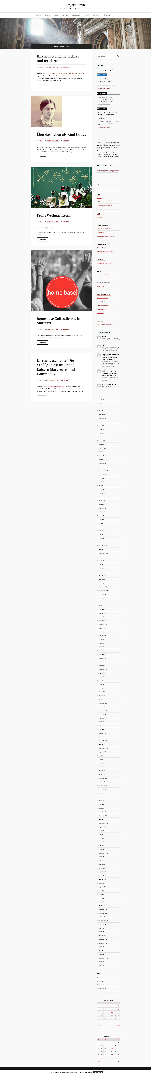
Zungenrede (99, 157)
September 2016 (103, 710)
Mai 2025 (101, 429)
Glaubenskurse (76, 15)
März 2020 (102, 575)
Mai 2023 (101, 485)
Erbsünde (98, 144)
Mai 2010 (101, 857)
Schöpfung (114, 154)
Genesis (105, 145)
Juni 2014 (101, 797)
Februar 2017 (102, 695)
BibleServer (100, 217)
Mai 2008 (101, 932)
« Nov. (98, 1025)
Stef (41, 67)
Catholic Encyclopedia (103, 274)
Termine (87, 15)
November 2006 (103, 954)
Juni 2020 (101, 564)
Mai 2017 (101, 684)
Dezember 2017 (103, 665)
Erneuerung (103, 144)
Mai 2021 (101, 538)
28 (112, 1018)
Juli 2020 (101, 560)
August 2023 (102, 474)
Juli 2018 (101, 639)
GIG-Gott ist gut (101, 247)
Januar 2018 (102, 662)
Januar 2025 (102, 440)
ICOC (114, 147)
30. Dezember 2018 (53, 67)
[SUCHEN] (118, 56)
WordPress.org (103, 988)
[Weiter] (118, 70)
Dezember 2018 (103, 620)
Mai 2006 (101, 962)
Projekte (56, 15)
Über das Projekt (108, 15)
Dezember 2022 (103, 504)
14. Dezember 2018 (53, 329)
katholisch (108, 149)
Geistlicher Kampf (116, 144)
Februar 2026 (102, 414)
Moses (107, 152)
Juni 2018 (101, 643)
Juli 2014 (101, 793)
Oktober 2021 (102, 527)
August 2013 (102, 827)
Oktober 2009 (102, 879)
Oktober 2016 (102, 707)
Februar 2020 (102, 579)
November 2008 (103, 913)
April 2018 (101, 650)
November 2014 (103, 778)
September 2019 (103, 590)
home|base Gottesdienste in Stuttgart (58, 320)
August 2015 (102, 752)
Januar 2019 (102, 617)
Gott (97, 147)
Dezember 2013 (103, 812)
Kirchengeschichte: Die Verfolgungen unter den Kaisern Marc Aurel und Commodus (56, 367)
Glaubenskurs (111, 145)
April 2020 (101, 572)
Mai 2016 (101, 722)
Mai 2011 (101, 849)
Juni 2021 (101, 534)
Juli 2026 (101, 399)
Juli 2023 (101, 478)
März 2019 (102, 609)
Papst (110, 152)
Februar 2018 (102, 658)
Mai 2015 (101, 763)
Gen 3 (98, 145)
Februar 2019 (102, 613)
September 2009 (103, 883)
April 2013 (101, 838)
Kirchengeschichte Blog (103, 305)
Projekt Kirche (76, 5)
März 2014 (102, 804)
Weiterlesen (42, 85)
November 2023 (103, 463)
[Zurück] (99, 70)
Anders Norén (91, 1070)
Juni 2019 (101, 602)
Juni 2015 (101, 759)
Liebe (117, 151)
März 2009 (102, 902)
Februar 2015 (102, 770)
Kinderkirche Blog (101, 301)
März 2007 (102, 950)
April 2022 (101, 515)
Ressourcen (96, 15)
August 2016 (102, 714)
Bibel (103, 142)
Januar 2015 (102, 774)
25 (102, 1018)
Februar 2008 (102, 935)
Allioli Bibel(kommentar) (103, 228)
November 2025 (103, 418)
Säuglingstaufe (110, 156)
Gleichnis (117, 145)
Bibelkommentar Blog (102, 298)
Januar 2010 (102, 868)
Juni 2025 (101, 425)
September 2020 (103, 553)
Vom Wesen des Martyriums (56, 386)
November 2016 (103, 703)
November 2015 (103, 740)
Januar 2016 (102, 737)
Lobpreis (99, 152)
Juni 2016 (101, 718)
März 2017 (102, 692)
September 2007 (103, 943)
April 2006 (101, 965)
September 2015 (103, 748)
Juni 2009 (101, 890)
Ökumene (103, 157)
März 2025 (102, 433)
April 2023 (101, 489)
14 (112, 1012)
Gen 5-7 (101, 145)
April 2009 (101, 898)
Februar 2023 (102, 497)
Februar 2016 (102, 733)
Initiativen (47, 15)
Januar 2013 (102, 842)
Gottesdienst (101, 147)
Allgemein (66, 67)
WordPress (69, 1070)
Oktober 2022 (102, 512)
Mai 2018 (101, 647)
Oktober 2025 (102, 422)
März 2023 (102, 493)
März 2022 (102, 519)
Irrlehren (116, 147)
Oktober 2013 (102, 819)
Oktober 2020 (102, 549)
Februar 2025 (102, 437)
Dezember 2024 (103, 444)
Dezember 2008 (103, 909)
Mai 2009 (101, 894)
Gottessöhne (100, 286)
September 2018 (103, 632)
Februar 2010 (102, 864)
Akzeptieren (98, 1072)
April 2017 (101, 688)
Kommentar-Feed (103, 984)
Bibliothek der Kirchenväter (104, 263)
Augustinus (99, 142)
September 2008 (103, 920)
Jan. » (118, 1025)
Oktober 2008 (102, 917)
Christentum (107, 142)
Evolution (107, 144)
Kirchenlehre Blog (101, 309)
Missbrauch (103, 152)
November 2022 (103, 508)
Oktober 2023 (102, 467)
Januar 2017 (102, 699)
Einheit (117, 142)
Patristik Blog (100, 313)
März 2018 (102, 654)
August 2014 (102, 789)
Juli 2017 (101, 677)
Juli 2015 (101, 755)
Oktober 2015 (102, 744)
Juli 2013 (101, 830)
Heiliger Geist (106, 147)
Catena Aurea (100, 232)
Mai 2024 (101, 452)
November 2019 (103, 587)
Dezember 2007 (103, 939)
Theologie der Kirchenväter (104, 324)
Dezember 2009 (103, 872)
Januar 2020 (102, 583)
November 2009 (103, 875)
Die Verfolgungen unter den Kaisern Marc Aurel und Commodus (66, 73)
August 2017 (102, 673)
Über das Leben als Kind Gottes (61, 134)
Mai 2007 (101, 947)
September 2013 (103, 823)
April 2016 (101, 725)
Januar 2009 (102, 905)
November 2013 (103, 815)
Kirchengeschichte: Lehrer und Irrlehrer (58, 58)
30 (118, 1018)
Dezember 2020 (103, 545)
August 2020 (102, 557)
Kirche (107, 151)
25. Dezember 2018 (53, 221)
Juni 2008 (101, 928)
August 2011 (102, 845)
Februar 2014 (102, 808)
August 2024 (102, 448)
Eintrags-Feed (102, 981)
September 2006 (103, 958)
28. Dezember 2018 (53, 140)
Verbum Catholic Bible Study (104, 205)
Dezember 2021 (103, 523)
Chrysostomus (113, 142)
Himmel (110, 147)
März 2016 (102, 729)
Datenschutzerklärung (85, 1072)
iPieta (98, 201)
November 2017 (103, 669)
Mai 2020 (101, 568)
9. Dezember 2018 (52, 380)
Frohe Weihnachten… (54, 215)
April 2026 (101, 407)
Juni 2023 (101, 482)
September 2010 (103, 853)
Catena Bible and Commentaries (105, 236)
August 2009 (102, 887)
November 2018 (103, 624)
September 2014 (103, 785)
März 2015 (102, 767)
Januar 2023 (102, 500)
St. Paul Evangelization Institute (105, 251)
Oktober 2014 (102, 782)
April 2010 (101, 860)
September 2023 (103, 470)
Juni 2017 (101, 680)
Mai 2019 (101, 605)
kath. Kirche (101, 149)
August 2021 (102, 530)
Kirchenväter (110, 151)
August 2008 (102, 924)
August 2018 (102, 635)
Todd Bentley (117, 156)
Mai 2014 (101, 800)
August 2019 (102, 594)
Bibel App (99, 198)
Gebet (111, 144)
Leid (115, 151)
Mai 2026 (101, 403)
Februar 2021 (102, 542)
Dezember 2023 (103, 459)
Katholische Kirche (114, 149)
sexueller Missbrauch (101, 156)
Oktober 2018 (102, 628)
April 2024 (101, 455)
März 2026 (102, 410)
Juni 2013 (101, 834)
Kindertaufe (101, 151)
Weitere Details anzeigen (104, 88)
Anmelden (101, 977)
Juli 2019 (101, 598)
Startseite (39, 15)
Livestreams (65, 15)
